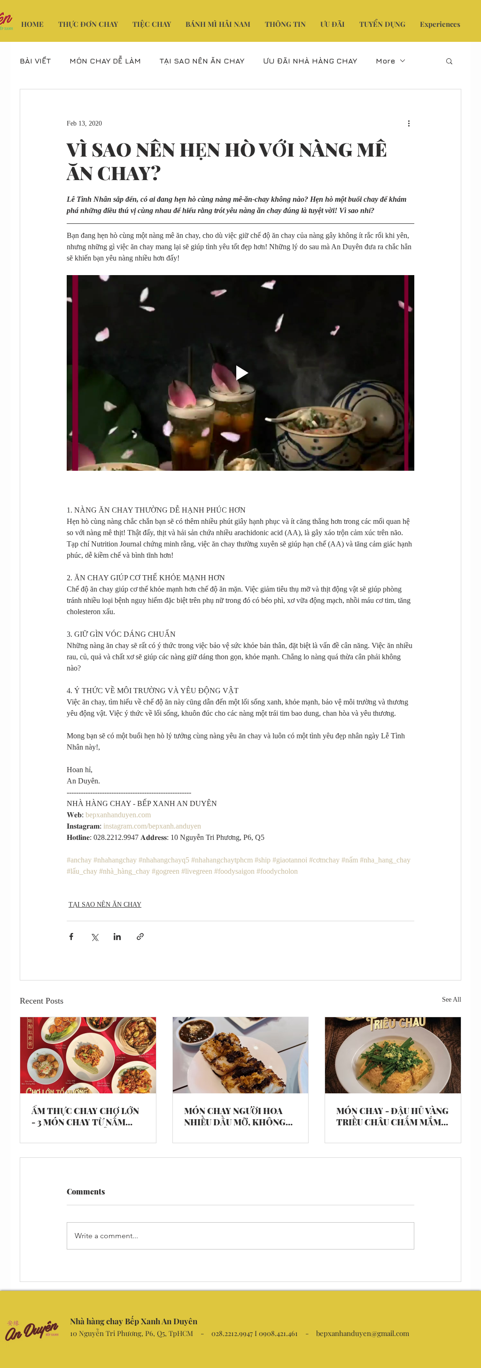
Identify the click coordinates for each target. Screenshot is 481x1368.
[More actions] (408, 123)
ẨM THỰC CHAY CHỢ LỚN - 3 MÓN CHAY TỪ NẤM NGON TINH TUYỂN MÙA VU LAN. (85, 1116)
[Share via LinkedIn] (117, 936)
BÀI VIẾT (35, 60)
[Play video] (240, 373)
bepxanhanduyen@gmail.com (362, 1333)
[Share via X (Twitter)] (94, 936)
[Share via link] (140, 936)
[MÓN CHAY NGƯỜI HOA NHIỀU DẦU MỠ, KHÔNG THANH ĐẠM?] (241, 1055)
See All (451, 999)
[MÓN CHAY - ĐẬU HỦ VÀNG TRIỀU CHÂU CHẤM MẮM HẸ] (393, 1055)
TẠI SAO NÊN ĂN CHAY (202, 60)
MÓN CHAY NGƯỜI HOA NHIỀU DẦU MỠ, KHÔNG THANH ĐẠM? (235, 1116)
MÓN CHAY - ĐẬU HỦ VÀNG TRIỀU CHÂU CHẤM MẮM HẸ (392, 1116)
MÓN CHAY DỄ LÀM (105, 60)
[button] (449, 60)
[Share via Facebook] (71, 936)
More (385, 60)
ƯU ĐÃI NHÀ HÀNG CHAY (310, 60)
